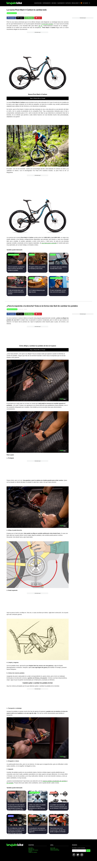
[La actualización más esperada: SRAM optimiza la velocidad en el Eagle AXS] (38, 825)
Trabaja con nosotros (32, 852)
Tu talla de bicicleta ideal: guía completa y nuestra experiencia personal (16, 292)
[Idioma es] (81, 3)
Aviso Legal (52, 847)
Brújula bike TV (76, 3)
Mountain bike (38, 3)
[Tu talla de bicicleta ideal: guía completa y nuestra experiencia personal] (16, 287)
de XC (40, 25)
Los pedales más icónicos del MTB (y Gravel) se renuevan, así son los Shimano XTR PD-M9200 (58, 806)
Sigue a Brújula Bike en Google (37, 98)
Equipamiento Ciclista (11, 13)
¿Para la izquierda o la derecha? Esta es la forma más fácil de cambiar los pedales (16, 268)
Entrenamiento (47, 3)
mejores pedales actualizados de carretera (55, 781)
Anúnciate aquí (37, 32)
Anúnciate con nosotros (33, 850)
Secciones (30, 847)
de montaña (10, 783)
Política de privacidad (54, 850)
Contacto (30, 851)
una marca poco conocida (49, 243)
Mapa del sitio (31, 849)
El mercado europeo (47, 24)
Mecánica (54, 3)
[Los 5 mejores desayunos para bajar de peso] (38, 287)
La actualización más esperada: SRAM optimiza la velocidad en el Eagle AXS (37, 829)
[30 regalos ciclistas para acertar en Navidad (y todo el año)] (38, 264)
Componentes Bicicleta (12, 309)
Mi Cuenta (85, 3)
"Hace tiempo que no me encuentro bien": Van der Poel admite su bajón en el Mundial (57, 829)
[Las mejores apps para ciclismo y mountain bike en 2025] (59, 264)
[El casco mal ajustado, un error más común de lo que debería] (59, 287)
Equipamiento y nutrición (64, 3)
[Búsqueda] (89, 3)
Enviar (88, 850)
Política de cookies (54, 849)
